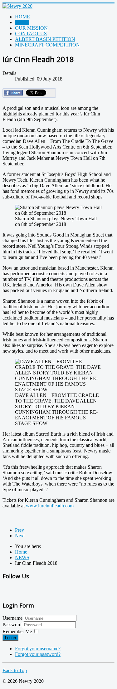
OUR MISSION (31, 28)
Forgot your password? (38, 654)
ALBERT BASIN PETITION (45, 39)
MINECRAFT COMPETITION (47, 44)
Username (12, 618)
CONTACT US (31, 33)
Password (12, 624)
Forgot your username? (38, 648)
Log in (10, 637)
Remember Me (17, 631)
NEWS (22, 22)
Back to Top (14, 670)
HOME (22, 16)
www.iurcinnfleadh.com (50, 505)
